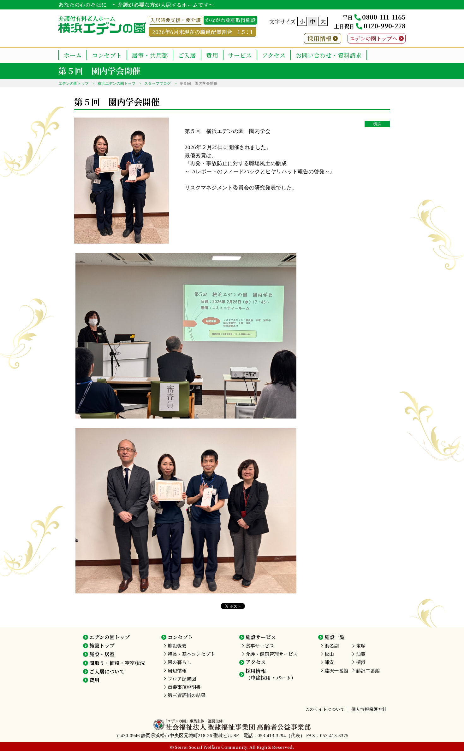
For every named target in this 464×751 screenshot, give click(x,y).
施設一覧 (334, 637)
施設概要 (177, 645)
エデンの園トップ (73, 83)
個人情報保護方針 (369, 709)
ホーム (73, 55)
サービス (240, 55)
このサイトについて (325, 709)
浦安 (329, 662)
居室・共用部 (150, 55)
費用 (212, 55)
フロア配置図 (182, 678)
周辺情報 (177, 670)
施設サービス (261, 637)
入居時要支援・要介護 (175, 20)
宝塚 (361, 645)
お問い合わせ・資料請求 (329, 55)
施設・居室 (102, 654)
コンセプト (107, 55)
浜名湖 (331, 645)
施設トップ (102, 645)
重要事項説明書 (184, 687)
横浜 (377, 124)
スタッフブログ (157, 83)
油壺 (361, 653)
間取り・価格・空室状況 (117, 663)
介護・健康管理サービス (272, 653)
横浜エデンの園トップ (116, 83)
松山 (329, 653)
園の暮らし (179, 662)
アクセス (274, 55)
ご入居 (187, 55)
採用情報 (319, 38)
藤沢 (336, 670)
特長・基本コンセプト (191, 653)
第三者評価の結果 (186, 695)
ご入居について (107, 671)
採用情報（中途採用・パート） (271, 674)
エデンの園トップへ (373, 38)
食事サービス (260, 645)
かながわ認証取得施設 (230, 20)
